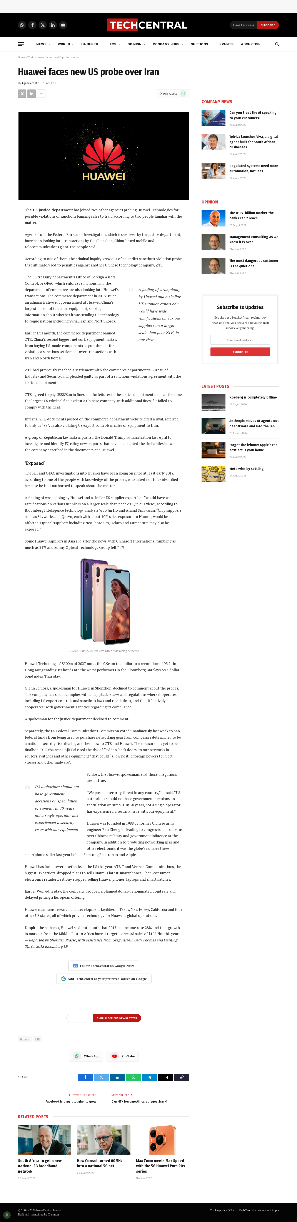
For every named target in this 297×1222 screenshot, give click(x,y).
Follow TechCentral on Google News (107, 966)
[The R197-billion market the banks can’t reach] (213, 218)
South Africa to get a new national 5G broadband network (40, 1166)
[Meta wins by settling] (213, 474)
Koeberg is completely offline (253, 397)
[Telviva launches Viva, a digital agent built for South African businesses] (213, 142)
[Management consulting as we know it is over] (213, 242)
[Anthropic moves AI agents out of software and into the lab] (213, 426)
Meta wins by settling (246, 468)
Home (21, 57)
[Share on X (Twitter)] (22, 93)
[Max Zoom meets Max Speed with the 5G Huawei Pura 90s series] (162, 1140)
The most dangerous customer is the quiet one (253, 263)
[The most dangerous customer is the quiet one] (213, 266)
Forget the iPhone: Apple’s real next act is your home (254, 447)
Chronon (53, 1214)
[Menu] (21, 44)
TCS (113, 44)
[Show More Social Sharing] (41, 93)
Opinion (135, 44)
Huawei (25, 1039)
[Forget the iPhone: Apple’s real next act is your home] (213, 450)
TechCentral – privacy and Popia (259, 1210)
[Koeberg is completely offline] (213, 402)
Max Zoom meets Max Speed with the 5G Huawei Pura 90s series (160, 1166)
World (64, 44)
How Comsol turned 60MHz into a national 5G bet (100, 1163)
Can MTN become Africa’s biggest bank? (140, 1101)
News (41, 44)
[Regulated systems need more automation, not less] (213, 171)
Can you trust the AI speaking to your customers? (253, 115)
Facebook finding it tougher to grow (71, 1101)
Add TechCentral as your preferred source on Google (107, 979)
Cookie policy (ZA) (222, 1210)
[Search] (276, 44)
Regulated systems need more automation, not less (253, 168)
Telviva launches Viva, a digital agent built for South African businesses (253, 142)
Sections (199, 44)
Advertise (251, 44)
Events (226, 44)
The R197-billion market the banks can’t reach (251, 215)
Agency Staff (30, 83)
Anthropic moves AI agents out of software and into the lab (254, 423)
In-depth (89, 44)
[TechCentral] (148, 25)
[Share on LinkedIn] (31, 93)
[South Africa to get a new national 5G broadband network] (44, 1140)
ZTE (37, 1039)
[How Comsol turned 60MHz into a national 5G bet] (103, 1140)
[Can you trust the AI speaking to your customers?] (213, 118)
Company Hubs (166, 44)
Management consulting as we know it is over (253, 239)
